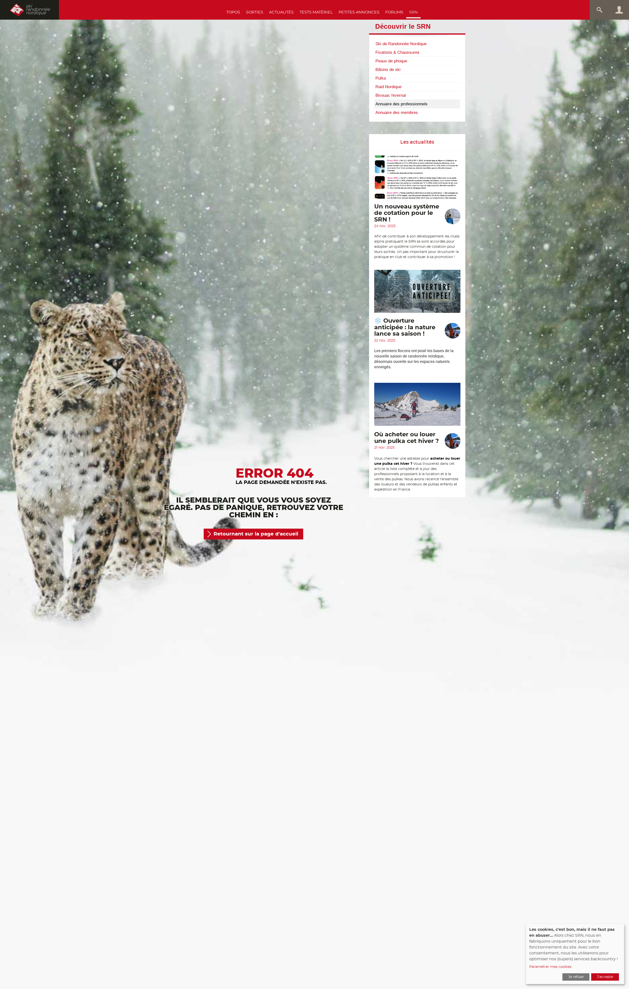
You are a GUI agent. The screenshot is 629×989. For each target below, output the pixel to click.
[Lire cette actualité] (417, 179)
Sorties (254, 12)
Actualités (281, 12)
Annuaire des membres (396, 112)
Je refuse (576, 977)
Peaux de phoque (391, 60)
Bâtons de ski (387, 69)
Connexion (619, 10)
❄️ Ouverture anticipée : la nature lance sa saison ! (404, 327)
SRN (413, 12)
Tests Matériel (316, 12)
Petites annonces (359, 12)
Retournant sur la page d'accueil (256, 534)
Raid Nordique (388, 86)
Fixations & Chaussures (397, 52)
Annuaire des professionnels (401, 103)
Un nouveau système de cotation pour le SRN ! (406, 213)
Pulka (380, 78)
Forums (394, 12)
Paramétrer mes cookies (550, 967)
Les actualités (417, 142)
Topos (233, 12)
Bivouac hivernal (390, 95)
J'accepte (605, 977)
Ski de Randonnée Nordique (401, 43)
